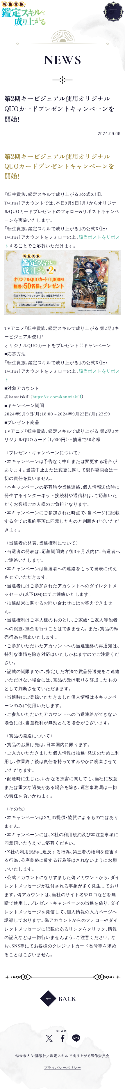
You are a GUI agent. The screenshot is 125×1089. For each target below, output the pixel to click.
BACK (67, 999)
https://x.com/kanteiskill (57, 396)
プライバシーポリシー (62, 1067)
